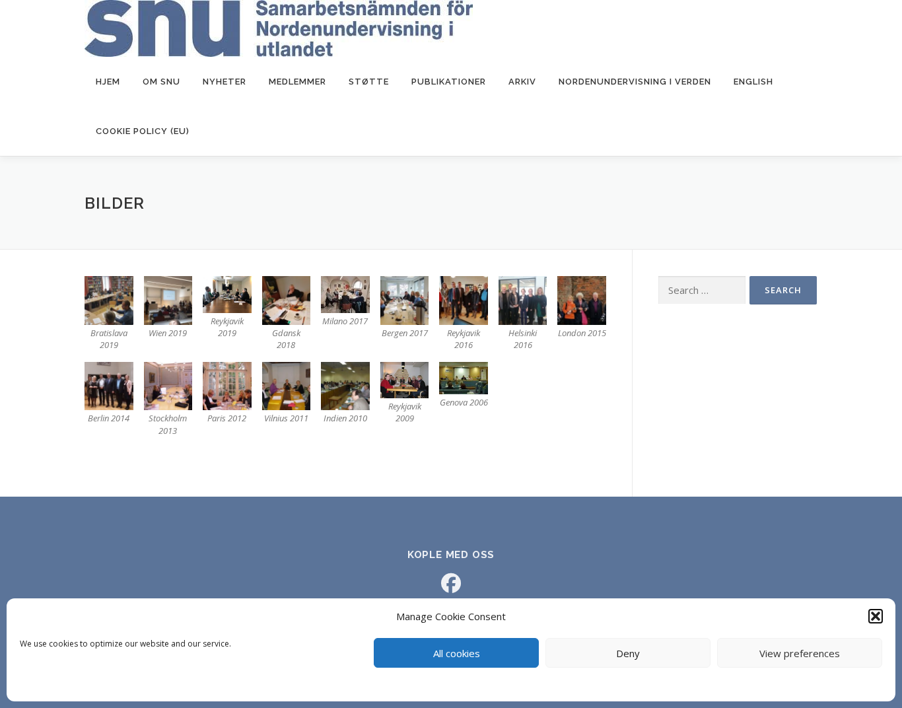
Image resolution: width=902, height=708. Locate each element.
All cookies (456, 653)
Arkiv (522, 82)
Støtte (369, 82)
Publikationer (448, 82)
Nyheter (224, 82)
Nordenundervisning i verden (635, 82)
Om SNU (161, 82)
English (753, 82)
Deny (628, 653)
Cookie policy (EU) (143, 131)
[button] (875, 616)
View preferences (799, 653)
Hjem (108, 82)
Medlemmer (297, 82)
